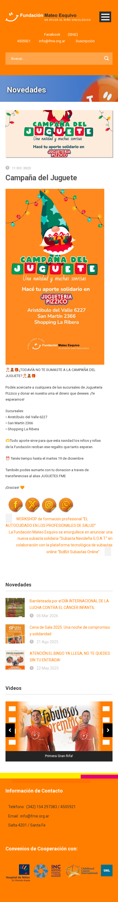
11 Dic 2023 (21, 168)
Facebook (52, 34)
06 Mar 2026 (47, 616)
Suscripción (85, 41)
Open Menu (105, 17)
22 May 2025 (47, 668)
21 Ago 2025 (47, 642)
